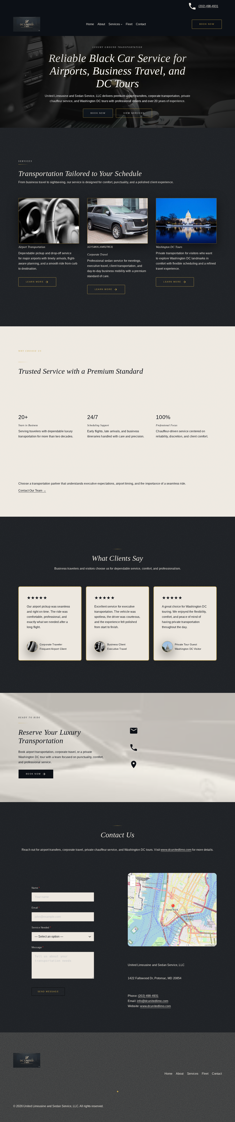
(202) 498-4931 (208, 6)
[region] (172, 909)
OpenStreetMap (197, 944)
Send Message (48, 991)
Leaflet (182, 944)
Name (36, 888)
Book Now (98, 113)
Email (36, 907)
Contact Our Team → (32, 490)
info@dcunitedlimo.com (152, 1001)
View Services (133, 113)
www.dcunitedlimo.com (176, 849)
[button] (172, 907)
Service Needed (41, 927)
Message (37, 947)
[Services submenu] (121, 24)
